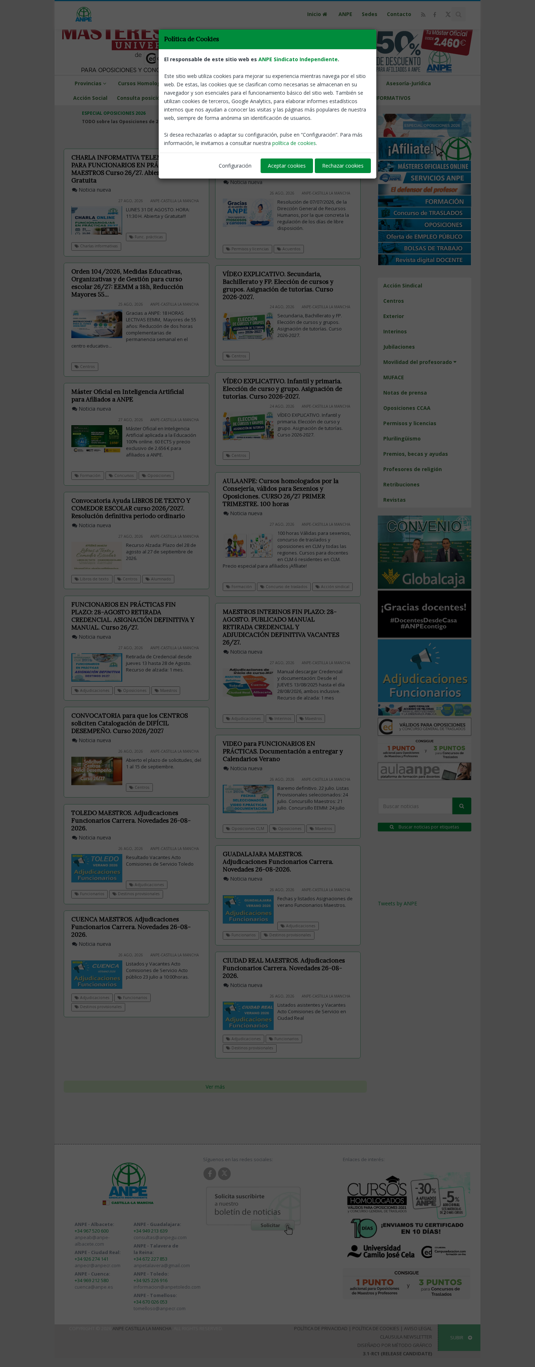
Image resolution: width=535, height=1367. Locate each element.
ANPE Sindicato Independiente (298, 59)
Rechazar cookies (343, 165)
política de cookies (294, 143)
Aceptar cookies (287, 165)
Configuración (235, 165)
